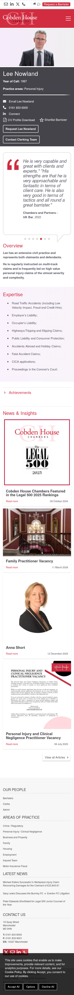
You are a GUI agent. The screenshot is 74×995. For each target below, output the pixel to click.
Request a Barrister (56, 4)
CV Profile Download (21, 120)
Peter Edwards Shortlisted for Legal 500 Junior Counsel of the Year (34, 902)
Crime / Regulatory (13, 825)
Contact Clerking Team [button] (21, 139)
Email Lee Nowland (21, 101)
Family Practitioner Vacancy (29, 561)
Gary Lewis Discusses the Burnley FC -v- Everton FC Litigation (36, 893)
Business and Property (15, 837)
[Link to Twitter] (18, 4)
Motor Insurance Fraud (15, 866)
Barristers (8, 798)
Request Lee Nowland (21, 129)
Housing (7, 848)
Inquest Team (10, 860)
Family (6, 843)
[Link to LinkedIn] (12, 4)
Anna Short (15, 647)
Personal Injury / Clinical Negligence (22, 831)
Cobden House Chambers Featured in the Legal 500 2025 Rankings (35, 493)
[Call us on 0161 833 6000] (24, 4)
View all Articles (55, 757)
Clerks (6, 803)
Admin (6, 809)
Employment (9, 854)
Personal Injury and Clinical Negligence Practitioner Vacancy (33, 735)
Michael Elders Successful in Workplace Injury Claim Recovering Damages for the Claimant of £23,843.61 (31, 883)
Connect (14, 114)
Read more (12, 501)
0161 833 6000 (18, 107)
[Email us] (6, 4)
